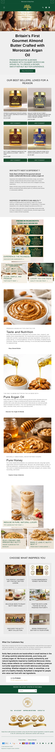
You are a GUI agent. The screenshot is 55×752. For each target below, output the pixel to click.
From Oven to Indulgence (39, 547)
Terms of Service (32, 739)
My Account (17, 710)
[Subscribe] (35, 690)
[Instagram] (40, 743)
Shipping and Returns (29, 710)
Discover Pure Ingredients (13, 259)
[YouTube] (43, 743)
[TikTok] (49, 743)
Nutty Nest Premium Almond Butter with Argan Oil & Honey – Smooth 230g (15, 153)
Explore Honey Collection (16, 475)
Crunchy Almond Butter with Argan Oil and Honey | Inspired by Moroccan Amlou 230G (15, 115)
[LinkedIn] (51, 743)
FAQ (11, 710)
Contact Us (41, 710)
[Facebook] (37, 743)
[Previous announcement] (2, 1)
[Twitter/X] (46, 743)
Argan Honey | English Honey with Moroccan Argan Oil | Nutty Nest (38, 152)
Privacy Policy (22, 739)
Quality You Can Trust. (38, 281)
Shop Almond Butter (27, 71)
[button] (43, 7)
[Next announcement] (52, 1)
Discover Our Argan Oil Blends (15, 412)
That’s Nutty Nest (10, 281)
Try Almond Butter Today (13, 525)
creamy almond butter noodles (11, 546)
